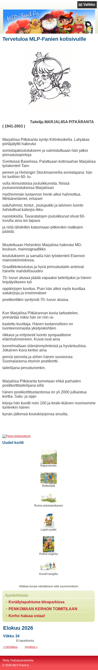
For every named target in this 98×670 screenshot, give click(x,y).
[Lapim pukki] (48, 520)
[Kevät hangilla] (48, 566)
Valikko (89, 4)
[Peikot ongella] (48, 544)
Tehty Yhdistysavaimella (18, 660)
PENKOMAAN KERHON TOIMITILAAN (43, 609)
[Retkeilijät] (48, 478)
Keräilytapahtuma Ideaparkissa (36, 602)
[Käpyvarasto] (48, 457)
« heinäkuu (10, 647)
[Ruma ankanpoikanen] (48, 498)
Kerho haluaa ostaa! (27, 616)
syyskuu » (31, 647)
